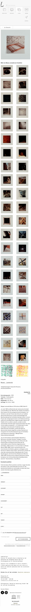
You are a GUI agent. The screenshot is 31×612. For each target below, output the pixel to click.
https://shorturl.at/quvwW (7, 435)
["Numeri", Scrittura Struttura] (23, 330)
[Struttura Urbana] (8, 180)
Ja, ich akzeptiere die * (14, 532)
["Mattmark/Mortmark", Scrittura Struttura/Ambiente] (23, 275)
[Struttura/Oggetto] (23, 221)
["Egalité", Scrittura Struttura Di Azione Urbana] (8, 275)
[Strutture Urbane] (8, 166)
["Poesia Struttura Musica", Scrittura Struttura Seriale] (23, 316)
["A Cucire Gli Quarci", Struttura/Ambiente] (23, 207)
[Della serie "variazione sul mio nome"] (23, 371)
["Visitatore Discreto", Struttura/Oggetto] (23, 85)
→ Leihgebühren (5, 472)
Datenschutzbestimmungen (9, 545)
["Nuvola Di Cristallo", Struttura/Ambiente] (23, 125)
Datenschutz (18, 592)
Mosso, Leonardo (7, 382)
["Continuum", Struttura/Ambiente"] (23, 194)
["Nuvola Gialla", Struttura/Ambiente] (8, 262)
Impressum (12, 592)
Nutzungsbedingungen (21, 545)
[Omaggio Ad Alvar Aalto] (8, 235)
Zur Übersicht (7, 27)
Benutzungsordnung (20, 532)
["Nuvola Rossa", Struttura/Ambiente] (23, 289)
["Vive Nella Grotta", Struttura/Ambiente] (8, 85)
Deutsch (15, 603)
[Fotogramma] (8, 98)
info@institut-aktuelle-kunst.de (9, 580)
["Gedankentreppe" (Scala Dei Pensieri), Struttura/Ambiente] (15, 44)
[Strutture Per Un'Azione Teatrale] (23, 139)
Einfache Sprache (15, 604)
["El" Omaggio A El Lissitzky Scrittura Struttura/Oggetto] (23, 344)
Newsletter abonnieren (24, 572)
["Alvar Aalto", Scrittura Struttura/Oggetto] (8, 330)
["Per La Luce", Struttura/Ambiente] (8, 194)
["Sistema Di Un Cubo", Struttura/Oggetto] (8, 316)
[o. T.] (8, 371)
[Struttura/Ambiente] (8, 112)
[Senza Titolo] (23, 98)
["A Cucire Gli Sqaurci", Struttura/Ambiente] (23, 71)
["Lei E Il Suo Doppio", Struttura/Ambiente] (8, 71)
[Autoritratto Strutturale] (23, 357)
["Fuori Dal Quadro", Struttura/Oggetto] (8, 221)
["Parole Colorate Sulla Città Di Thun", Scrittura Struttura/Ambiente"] (23, 180)
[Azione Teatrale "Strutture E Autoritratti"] (8, 153)
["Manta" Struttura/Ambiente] (8, 344)
